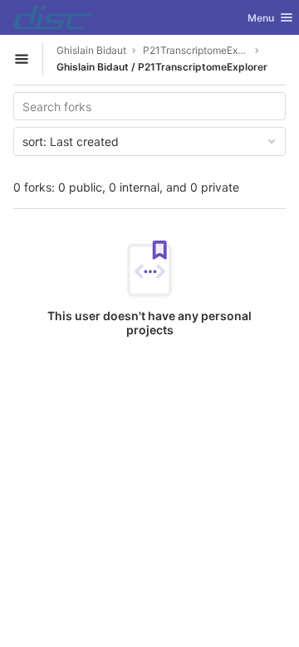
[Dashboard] (53, 17)
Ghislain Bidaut (91, 50)
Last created (70, 141)
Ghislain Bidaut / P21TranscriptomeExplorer (161, 67)
